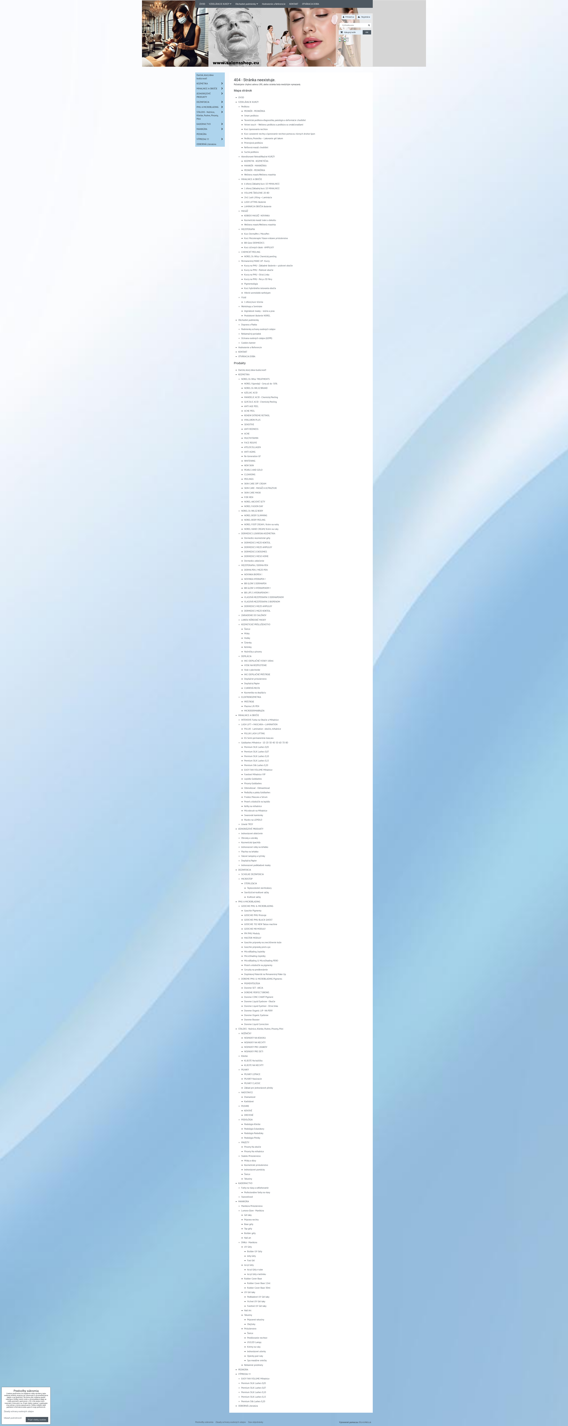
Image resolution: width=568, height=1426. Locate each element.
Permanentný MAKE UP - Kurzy (255, 260)
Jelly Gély (251, 1255)
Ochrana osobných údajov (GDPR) (256, 338)
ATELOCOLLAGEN (252, 447)
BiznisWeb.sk (365, 1422)
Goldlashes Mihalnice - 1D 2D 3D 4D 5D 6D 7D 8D (264, 742)
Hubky (247, 637)
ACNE (247, 433)
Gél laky (248, 1214)
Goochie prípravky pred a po (257, 946)
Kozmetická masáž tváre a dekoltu (260, 220)
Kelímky (248, 646)
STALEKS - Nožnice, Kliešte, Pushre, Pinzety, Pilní (260, 1028)
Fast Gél (251, 1260)
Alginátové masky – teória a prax (259, 310)
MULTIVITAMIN (251, 437)
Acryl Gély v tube (255, 1269)
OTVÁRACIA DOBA (310, 3)
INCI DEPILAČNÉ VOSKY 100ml (258, 660)
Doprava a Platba (249, 324)
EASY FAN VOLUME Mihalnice (258, 769)
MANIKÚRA (243, 1201)
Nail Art (247, 1310)
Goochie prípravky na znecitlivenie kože (262, 942)
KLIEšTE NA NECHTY (253, 1065)
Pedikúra (245, 106)
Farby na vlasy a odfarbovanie (255, 1187)
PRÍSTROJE (249, 701)
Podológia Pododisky (253, 1133)
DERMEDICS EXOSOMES (255, 551)
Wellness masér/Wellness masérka (260, 174)
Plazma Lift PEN (251, 706)
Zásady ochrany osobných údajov (231, 1422)
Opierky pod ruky (255, 1355)
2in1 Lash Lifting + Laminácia (258, 197)
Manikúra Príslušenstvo (252, 1205)
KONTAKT (293, 3)
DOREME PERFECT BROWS (256, 992)
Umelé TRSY (247, 824)
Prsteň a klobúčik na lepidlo (257, 801)
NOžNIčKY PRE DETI (253, 1051)
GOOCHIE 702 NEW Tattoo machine (260, 924)
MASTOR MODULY (252, 937)
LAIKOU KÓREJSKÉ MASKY (253, 619)
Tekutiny (248, 1178)
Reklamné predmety (253, 1364)
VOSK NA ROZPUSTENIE (255, 665)
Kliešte (244, 1055)
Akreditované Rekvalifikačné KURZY (258, 156)
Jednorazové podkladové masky (256, 865)
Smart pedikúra (251, 115)
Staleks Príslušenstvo (251, 1155)
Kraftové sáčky (254, 896)
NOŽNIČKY (246, 1033)
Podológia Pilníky (252, 1137)
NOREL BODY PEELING (254, 519)
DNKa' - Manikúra (249, 1242)
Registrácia (365, 17)
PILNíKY (245, 1069)
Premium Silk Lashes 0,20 (256, 765)
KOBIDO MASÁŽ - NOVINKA (257, 215)
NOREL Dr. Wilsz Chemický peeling (260, 256)
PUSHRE (245, 1105)
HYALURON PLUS (252, 419)
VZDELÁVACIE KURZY (219, 3)
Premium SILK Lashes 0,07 (256, 751)
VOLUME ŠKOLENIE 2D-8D (256, 192)
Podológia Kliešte (252, 1124)
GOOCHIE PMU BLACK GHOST (258, 919)
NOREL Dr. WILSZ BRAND (256, 387)
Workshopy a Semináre (251, 306)
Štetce (247, 628)
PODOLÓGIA (247, 1119)
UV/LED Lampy (254, 1342)
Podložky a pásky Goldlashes (257, 792)
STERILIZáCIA (250, 883)
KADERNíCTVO (245, 1183)
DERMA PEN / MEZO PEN (256, 569)
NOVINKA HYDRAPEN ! (255, 578)
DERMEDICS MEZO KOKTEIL (257, 542)
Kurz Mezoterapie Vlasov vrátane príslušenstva (266, 238)
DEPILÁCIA (246, 656)
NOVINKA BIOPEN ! (253, 574)
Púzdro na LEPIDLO (253, 819)
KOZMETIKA (244, 374)
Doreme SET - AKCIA (253, 987)
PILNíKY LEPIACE (252, 1074)
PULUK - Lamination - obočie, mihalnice (262, 728)
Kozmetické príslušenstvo (256, 1164)
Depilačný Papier (252, 683)
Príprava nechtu (251, 1219)
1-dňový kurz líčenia (253, 301)
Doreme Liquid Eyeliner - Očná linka (261, 1005)
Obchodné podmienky (245, 3)
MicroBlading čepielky (254, 951)
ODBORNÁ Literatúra (248, 1405)
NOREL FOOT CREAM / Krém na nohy (261, 524)
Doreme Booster (252, 1019)
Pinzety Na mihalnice (254, 1151)
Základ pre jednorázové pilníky (258, 1087)
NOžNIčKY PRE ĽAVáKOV (255, 1046)
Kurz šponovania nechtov (256, 129)
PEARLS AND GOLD (253, 469)
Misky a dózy (250, 1160)
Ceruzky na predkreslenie (256, 969)
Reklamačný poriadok (251, 333)
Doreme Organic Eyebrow (256, 1015)
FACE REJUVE (250, 442)
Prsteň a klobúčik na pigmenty (258, 965)
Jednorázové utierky (256, 1351)
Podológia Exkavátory (254, 1128)
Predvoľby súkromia (204, 1422)
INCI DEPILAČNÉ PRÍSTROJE (257, 674)
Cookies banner (248, 342)
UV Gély (248, 1246)
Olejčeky (251, 1324)
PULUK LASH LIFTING (254, 733)
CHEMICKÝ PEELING (250, 251)
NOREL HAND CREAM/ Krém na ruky (261, 528)
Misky (247, 633)
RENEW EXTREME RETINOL (257, 415)
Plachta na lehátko (249, 851)
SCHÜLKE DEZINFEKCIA (252, 874)
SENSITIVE (249, 424)
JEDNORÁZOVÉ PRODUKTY (250, 828)
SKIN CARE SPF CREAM (255, 483)
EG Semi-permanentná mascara (258, 737)
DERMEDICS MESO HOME (256, 556)
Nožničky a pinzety (253, 651)
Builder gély (250, 1233)
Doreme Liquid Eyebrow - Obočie (259, 1001)
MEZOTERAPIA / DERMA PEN (254, 565)
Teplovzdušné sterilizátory (259, 887)
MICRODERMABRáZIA (254, 710)
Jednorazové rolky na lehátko (254, 846)
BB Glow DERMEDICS (254, 242)
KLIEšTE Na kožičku (253, 1060)
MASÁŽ (244, 210)
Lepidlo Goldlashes (253, 778)
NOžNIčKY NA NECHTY (255, 1042)
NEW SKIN (249, 465)
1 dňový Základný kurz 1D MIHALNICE (262, 188)
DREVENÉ (248, 1114)
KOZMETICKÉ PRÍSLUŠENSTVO (255, 624)
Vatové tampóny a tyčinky (253, 855)
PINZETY (245, 1142)
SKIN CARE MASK (252, 492)
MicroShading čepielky (255, 955)
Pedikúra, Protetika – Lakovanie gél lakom (263, 138)
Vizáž (243, 297)
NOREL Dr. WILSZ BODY (252, 510)
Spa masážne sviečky (257, 1360)
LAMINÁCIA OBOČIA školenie (257, 206)
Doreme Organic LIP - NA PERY (258, 1010)
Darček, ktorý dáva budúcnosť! (252, 369)
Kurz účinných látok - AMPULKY (259, 247)
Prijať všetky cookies (37, 1419)
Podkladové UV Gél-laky (258, 1296)
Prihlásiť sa (349, 17)
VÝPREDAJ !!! (244, 1373)
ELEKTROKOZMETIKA (251, 696)
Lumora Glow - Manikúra (252, 1210)
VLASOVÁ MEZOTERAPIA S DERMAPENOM (264, 597)
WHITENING (249, 460)
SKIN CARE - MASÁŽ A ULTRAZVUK (260, 487)
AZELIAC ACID (251, 392)
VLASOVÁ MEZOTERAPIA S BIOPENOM (262, 601)
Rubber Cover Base (253, 1278)
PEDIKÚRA (243, 1369)
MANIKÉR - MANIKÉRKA (255, 165)
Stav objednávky (255, 1422)
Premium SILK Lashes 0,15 (256, 760)
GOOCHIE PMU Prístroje (255, 915)
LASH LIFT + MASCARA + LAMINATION (259, 724)
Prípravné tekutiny (255, 1319)
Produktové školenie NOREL (257, 315)
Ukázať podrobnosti (13, 1418)
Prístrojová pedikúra (253, 142)
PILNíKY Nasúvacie (253, 1078)
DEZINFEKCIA (244, 869)
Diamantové (249, 1096)
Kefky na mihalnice (253, 806)
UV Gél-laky (249, 1292)
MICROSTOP (246, 878)
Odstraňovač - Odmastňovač (257, 787)
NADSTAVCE (247, 1092)
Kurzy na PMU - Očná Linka (256, 274)
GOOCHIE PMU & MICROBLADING (257, 905)
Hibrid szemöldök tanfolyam (257, 292)
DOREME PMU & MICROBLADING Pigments (261, 978)
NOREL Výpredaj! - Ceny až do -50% (260, 383)
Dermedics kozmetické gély (257, 537)
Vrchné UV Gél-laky (256, 1301)
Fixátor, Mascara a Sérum (255, 796)
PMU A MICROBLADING (249, 901)
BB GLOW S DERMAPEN (255, 583)
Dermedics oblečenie (254, 560)
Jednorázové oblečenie (252, 833)
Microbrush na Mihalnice (255, 810)
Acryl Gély (249, 1264)
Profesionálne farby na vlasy (257, 1192)
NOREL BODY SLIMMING (255, 515)
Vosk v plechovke (252, 669)
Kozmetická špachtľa (250, 842)
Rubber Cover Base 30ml (258, 1287)
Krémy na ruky (253, 1346)
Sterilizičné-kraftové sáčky (256, 892)
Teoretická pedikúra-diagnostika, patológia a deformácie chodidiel (275, 120)
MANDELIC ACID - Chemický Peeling (261, 397)
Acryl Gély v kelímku (256, 1274)
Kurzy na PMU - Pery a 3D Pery (258, 279)
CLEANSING (249, 474)
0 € (367, 32)
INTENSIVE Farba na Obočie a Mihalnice (260, 719)
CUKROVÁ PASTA (252, 687)
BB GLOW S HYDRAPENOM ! (257, 587)
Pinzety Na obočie (252, 1146)
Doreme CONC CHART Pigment (258, 996)
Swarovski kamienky (253, 815)
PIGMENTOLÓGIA (252, 983)
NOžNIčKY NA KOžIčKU (255, 1037)
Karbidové (249, 1101)
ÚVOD (202, 3)
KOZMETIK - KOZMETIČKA (256, 160)
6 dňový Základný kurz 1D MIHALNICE (262, 183)
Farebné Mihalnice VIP (254, 774)
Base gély (248, 1224)
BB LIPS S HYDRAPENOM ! (256, 592)
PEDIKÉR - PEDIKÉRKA (254, 110)
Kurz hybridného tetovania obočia (260, 288)
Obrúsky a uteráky (249, 837)
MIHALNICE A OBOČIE (251, 179)
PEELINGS (249, 478)
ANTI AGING (249, 451)
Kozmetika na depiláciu (255, 692)
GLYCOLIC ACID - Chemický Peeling (260, 401)
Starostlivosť (247, 1196)
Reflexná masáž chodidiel (256, 147)
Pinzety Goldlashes (253, 783)
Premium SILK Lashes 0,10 (256, 756)
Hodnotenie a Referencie (273, 3)
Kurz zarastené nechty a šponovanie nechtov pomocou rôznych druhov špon (279, 133)
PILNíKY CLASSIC (252, 1083)
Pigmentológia (251, 283)
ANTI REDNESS (251, 428)
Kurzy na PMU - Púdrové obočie (258, 269)
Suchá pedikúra (251, 151)
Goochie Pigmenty (252, 910)
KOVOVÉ (248, 1110)
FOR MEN (248, 497)
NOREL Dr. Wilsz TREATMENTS (255, 378)
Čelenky (248, 642)
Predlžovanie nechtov (257, 1337)
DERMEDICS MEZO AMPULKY (258, 547)
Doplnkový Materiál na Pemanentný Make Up (265, 974)
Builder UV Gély (254, 1251)
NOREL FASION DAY (253, 506)
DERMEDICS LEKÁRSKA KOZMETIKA (258, 533)
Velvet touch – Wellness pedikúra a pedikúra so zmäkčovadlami (273, 124)
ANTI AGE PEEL (251, 406)
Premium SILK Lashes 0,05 (256, 746)
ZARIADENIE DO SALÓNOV (253, 615)
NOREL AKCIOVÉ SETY (254, 501)
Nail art (247, 1237)
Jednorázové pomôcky (254, 1169)
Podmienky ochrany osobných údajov (258, 329)
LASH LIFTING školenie (255, 201)
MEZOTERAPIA (248, 229)
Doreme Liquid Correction (256, 1024)
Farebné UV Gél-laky (256, 1305)
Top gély (248, 1228)
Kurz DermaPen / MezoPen (256, 233)
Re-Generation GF (252, 456)
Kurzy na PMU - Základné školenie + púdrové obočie (268, 265)
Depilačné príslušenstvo (255, 678)
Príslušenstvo (250, 1328)
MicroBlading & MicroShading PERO (261, 960)
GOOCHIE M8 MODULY (255, 928)
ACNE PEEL (249, 410)
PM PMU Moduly (252, 933)
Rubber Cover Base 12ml (258, 1283)
